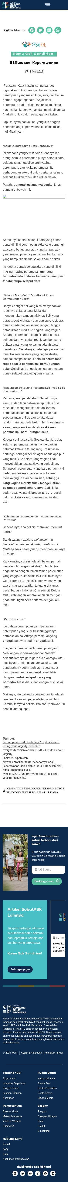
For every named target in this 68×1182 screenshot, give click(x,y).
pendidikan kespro (21, 792)
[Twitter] (22, 1173)
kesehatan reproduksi (23, 788)
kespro (48, 788)
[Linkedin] (53, 1173)
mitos (59, 788)
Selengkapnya (20, 969)
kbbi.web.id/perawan (15, 758)
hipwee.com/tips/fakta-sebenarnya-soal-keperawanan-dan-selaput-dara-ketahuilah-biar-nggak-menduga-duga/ (33, 766)
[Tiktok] (37, 1173)
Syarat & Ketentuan (31, 1052)
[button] (31, 30)
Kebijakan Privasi (54, 1052)
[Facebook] (45, 1173)
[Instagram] (15, 1173)
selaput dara (47, 792)
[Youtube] (30, 1173)
